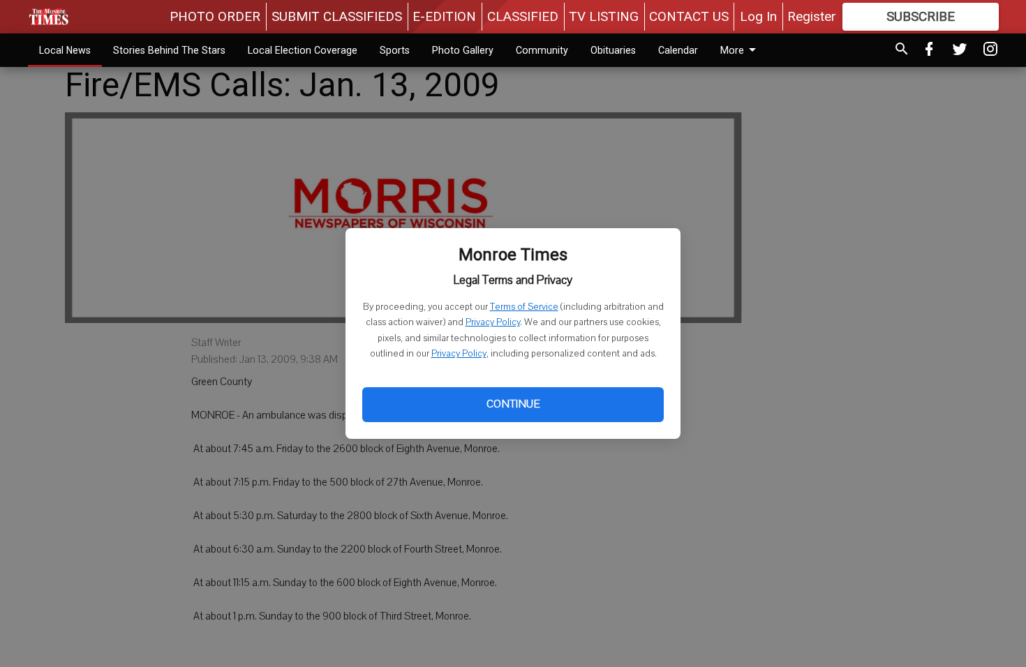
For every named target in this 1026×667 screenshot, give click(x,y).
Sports (395, 50)
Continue (513, 404)
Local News (65, 50)
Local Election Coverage (302, 50)
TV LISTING (604, 16)
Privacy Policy (493, 322)
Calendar (678, 50)
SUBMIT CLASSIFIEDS (337, 16)
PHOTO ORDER (215, 16)
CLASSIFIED (522, 16)
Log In (758, 16)
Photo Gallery (462, 50)
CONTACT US (689, 16)
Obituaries (613, 50)
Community (542, 50)
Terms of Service (524, 307)
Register (811, 16)
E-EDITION (444, 16)
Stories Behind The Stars (169, 50)
